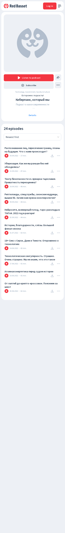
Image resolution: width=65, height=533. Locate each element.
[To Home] (15, 6)
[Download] (52, 156)
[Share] (58, 77)
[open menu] (59, 6)
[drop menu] (58, 85)
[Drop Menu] (58, 156)
